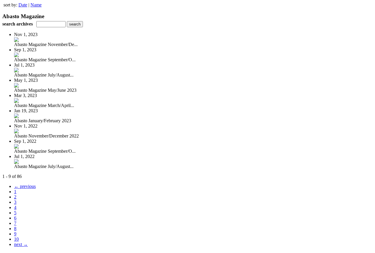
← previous (25, 186)
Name (36, 4)
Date (22, 4)
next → (21, 244)
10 (16, 239)
